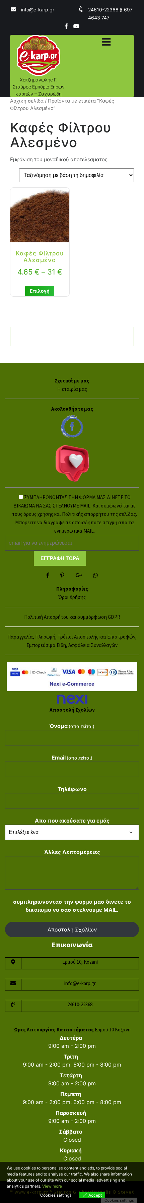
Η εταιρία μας (72, 389)
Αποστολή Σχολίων (72, 929)
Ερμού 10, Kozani (80, 962)
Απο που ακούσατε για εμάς (72, 820)
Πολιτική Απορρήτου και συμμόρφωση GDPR (72, 617)
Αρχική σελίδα (27, 101)
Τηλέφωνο (72, 789)
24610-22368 (79, 1004)
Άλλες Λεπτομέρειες (72, 852)
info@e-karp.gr (37, 9)
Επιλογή (40, 291)
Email (72, 757)
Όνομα (72, 726)
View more (52, 1186)
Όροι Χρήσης (72, 597)
